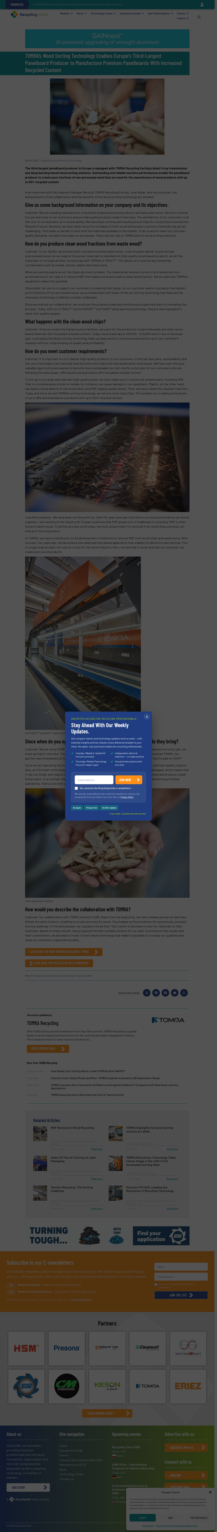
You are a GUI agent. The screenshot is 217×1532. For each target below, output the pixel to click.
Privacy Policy (127, 797)
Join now (125, 780)
